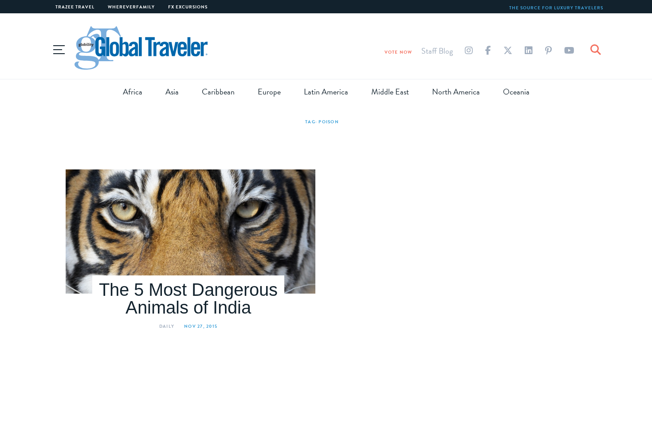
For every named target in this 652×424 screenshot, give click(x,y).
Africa (132, 92)
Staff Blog (437, 51)
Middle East (390, 92)
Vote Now (398, 52)
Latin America (326, 92)
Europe (269, 92)
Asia (172, 92)
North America (456, 92)
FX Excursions (188, 7)
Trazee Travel (74, 7)
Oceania (516, 92)
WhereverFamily (131, 7)
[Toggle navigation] (59, 48)
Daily (166, 326)
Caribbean (218, 92)
